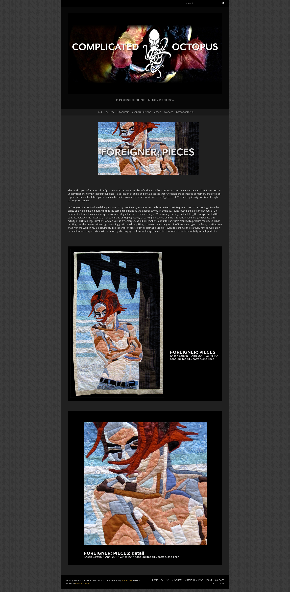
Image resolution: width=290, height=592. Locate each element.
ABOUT (157, 112)
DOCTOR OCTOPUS (184, 112)
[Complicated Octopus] (145, 15)
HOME (99, 112)
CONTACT (168, 112)
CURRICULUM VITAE (141, 112)
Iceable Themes (82, 583)
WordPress (127, 580)
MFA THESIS (123, 112)
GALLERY (110, 112)
